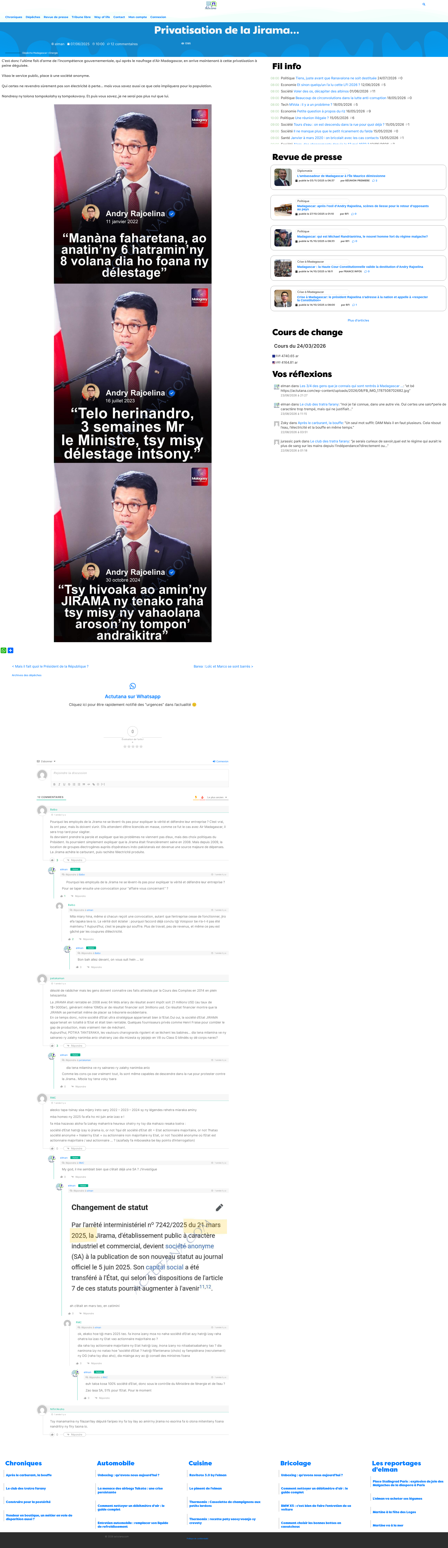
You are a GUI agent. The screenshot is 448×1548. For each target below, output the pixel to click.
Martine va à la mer (388, 1525)
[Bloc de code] (88, 784)
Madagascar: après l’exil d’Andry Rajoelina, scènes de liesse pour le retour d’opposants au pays (363, 207)
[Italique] (59, 784)
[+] (103, 784)
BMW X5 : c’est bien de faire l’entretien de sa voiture (316, 1508)
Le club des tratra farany (319, 404)
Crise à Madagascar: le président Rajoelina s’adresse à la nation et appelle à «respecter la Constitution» (362, 298)
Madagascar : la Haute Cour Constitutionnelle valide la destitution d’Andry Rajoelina (360, 267)
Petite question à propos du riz (321, 111)
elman (64, 869)
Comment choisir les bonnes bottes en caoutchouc (311, 1525)
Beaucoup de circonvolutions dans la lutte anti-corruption (341, 98)
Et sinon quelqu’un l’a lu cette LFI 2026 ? (328, 85)
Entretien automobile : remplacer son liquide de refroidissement (133, 1525)
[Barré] (69, 784)
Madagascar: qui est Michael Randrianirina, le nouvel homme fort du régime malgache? (362, 236)
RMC (81, 1162)
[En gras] (54, 784)
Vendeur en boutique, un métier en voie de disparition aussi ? (39, 1517)
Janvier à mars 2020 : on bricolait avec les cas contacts (335, 138)
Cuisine (200, 1463)
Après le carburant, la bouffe (320, 423)
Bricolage (295, 1463)
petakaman (85, 1060)
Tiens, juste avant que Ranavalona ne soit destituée (336, 78)
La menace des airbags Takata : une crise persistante (130, 1490)
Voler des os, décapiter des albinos (321, 91)
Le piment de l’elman (205, 1488)
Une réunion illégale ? (312, 118)
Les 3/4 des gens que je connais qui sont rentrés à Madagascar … (351, 386)
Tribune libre (81, 17)
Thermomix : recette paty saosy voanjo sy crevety (222, 1521)
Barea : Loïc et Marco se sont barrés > (223, 666)
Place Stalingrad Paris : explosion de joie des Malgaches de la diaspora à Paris (408, 1483)
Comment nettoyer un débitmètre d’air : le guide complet (131, 1508)
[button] (358, 320)
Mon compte (137, 17)
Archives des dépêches (26, 675)
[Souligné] (64, 784)
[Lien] (93, 784)
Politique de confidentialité (197, 1538)
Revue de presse (56, 17)
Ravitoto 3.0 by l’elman (207, 1475)
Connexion (158, 17)
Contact (119, 17)
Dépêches (33, 17)
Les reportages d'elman (396, 1466)
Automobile (116, 1463)
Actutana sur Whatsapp (132, 696)
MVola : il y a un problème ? (310, 104)
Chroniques (13, 17)
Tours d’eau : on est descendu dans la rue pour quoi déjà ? (339, 124)
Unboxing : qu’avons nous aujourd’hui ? (128, 1475)
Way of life (102, 17)
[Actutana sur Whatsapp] (132, 686)
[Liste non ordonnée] (78, 784)
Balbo (82, 874)
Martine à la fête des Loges (394, 1512)
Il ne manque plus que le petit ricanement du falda (333, 131)
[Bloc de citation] (83, 784)
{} (98, 784)
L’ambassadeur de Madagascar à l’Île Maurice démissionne (341, 176)
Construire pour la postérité (28, 1502)
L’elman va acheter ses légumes (397, 1499)
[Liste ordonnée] (74, 784)
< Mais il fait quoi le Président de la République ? (50, 666)
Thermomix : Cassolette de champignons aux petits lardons (225, 1504)
